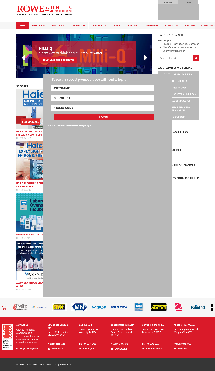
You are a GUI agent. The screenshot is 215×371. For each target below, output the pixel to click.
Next (145, 58)
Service (117, 25)
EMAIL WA (182, 348)
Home (22, 25)
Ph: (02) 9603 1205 (56, 343)
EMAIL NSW (57, 348)
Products (79, 25)
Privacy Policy (66, 364)
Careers (190, 25)
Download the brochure (58, 59)
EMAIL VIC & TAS (154, 348)
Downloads (152, 25)
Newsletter (99, 25)
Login (188, 2)
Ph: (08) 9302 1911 (182, 343)
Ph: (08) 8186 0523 (119, 344)
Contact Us (172, 25)
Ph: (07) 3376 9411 (87, 343)
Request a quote (29, 348)
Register (168, 2)
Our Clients (59, 25)
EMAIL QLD (88, 348)
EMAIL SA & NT (121, 348)
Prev (23, 58)
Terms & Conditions (48, 364)
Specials (133, 25)
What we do (39, 25)
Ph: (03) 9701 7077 (150, 343)
